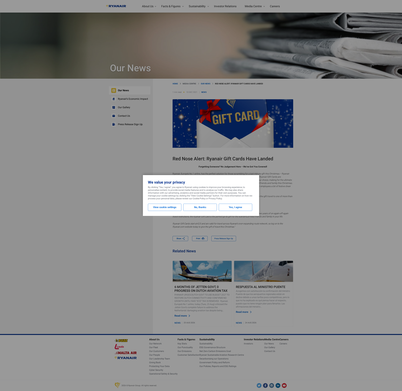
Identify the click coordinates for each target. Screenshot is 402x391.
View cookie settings (164, 207)
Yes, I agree (235, 207)
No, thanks (200, 207)
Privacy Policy (215, 198)
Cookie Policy (199, 198)
